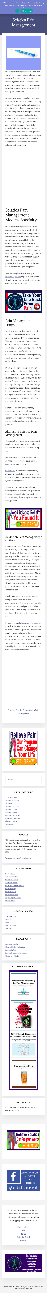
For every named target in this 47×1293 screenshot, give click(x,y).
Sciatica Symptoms (12, 800)
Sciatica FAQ (9, 824)
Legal (7, 922)
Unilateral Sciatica (11, 880)
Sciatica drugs (11, 331)
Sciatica (11, 710)
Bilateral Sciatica (11, 883)
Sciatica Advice (10, 892)
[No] (44, 7)
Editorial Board (10, 925)
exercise (23, 464)
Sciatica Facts (10, 874)
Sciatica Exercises (11, 895)
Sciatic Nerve (10, 901)
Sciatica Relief (10, 889)
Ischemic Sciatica (11, 877)
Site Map (8, 928)
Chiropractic (10, 471)
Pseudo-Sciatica (11, 812)
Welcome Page (10, 916)
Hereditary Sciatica (12, 956)
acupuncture (10, 464)
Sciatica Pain (21, 710)
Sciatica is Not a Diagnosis (14, 886)
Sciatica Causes (10, 803)
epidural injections (13, 277)
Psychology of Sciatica (13, 898)
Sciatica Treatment (12, 806)
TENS (7, 487)
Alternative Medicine (13, 818)
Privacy (8, 919)
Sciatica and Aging (12, 944)
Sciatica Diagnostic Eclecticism (16, 953)
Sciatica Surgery (11, 809)
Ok (17, 11)
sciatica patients (21, 596)
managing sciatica (30, 623)
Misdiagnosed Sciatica (13, 815)
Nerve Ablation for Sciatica (15, 947)
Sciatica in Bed (10, 950)
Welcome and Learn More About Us (18, 858)
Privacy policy (27, 11)
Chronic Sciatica (11, 821)
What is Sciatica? (11, 797)
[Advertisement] (23, 173)
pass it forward (15, 1110)
